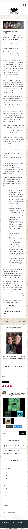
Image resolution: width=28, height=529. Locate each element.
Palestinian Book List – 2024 (11, 450)
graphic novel (14, 39)
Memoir (6, 485)
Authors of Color (7, 39)
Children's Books (8, 472)
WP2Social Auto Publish (8, 528)
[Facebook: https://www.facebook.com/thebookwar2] (6, 386)
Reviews (6, 502)
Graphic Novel (8, 478)
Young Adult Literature (10, 512)
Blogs (18, 37)
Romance (6, 505)
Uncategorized (8, 508)
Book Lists (7, 468)
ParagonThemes (13, 526)
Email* (4, 376)
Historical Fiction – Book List (12, 453)
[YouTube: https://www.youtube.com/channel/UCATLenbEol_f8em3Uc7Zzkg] (11, 386)
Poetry (6, 498)
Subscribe (19, 426)
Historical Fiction (8, 482)
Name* (4, 371)
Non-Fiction (7, 492)
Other (5, 495)
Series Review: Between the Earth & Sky (14, 446)
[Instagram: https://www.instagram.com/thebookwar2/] (8, 386)
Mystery (6, 488)
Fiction (6, 475)
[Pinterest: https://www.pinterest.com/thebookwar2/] (3, 386)
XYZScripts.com (21, 528)
